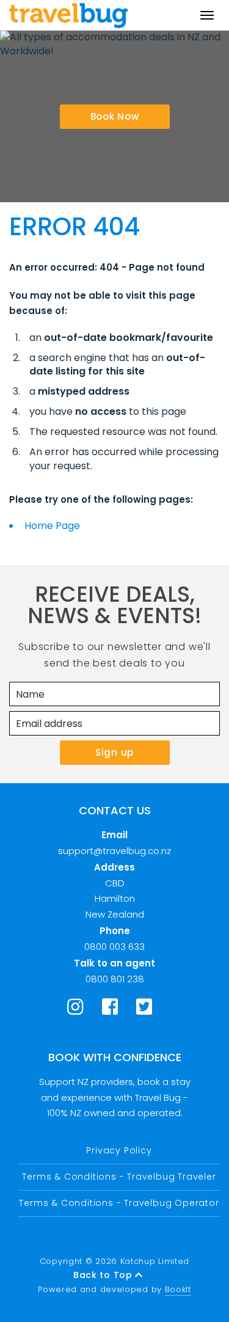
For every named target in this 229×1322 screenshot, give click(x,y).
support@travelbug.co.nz (114, 850)
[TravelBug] (68, 15)
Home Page (52, 526)
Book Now (114, 116)
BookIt (178, 1289)
